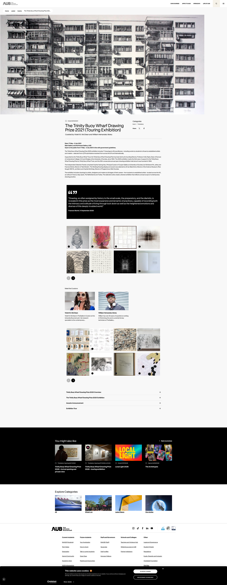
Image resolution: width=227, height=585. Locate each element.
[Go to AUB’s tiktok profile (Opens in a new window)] (138, 528)
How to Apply (84, 547)
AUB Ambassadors (68, 565)
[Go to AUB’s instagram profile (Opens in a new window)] (133, 528)
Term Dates (65, 547)
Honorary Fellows (106, 556)
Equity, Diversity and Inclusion (153, 556)
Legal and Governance (151, 542)
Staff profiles (104, 551)
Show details (68, 582)
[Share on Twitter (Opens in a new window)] (139, 128)
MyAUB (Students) (68, 542)
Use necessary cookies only (145, 577)
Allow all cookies (145, 571)
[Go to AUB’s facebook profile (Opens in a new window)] (143, 528)
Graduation (65, 551)
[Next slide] (73, 278)
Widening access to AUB (128, 547)
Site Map (146, 565)
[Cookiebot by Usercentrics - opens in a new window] (52, 582)
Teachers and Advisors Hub (129, 542)
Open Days (83, 556)
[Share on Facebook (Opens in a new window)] (144, 128)
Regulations (147, 551)
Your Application (85, 542)
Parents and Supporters (87, 561)
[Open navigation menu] (223, 3)
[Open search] (216, 3)
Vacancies (104, 547)
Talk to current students (87, 551)
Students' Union (67, 561)
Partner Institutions (126, 551)
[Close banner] (163, 568)
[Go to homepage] (65, 529)
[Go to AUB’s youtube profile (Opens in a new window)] (152, 528)
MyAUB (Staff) (105, 542)
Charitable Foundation (151, 561)
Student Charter (149, 547)
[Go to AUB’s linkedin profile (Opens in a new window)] (147, 528)
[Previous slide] (68, 278)
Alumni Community (68, 556)
